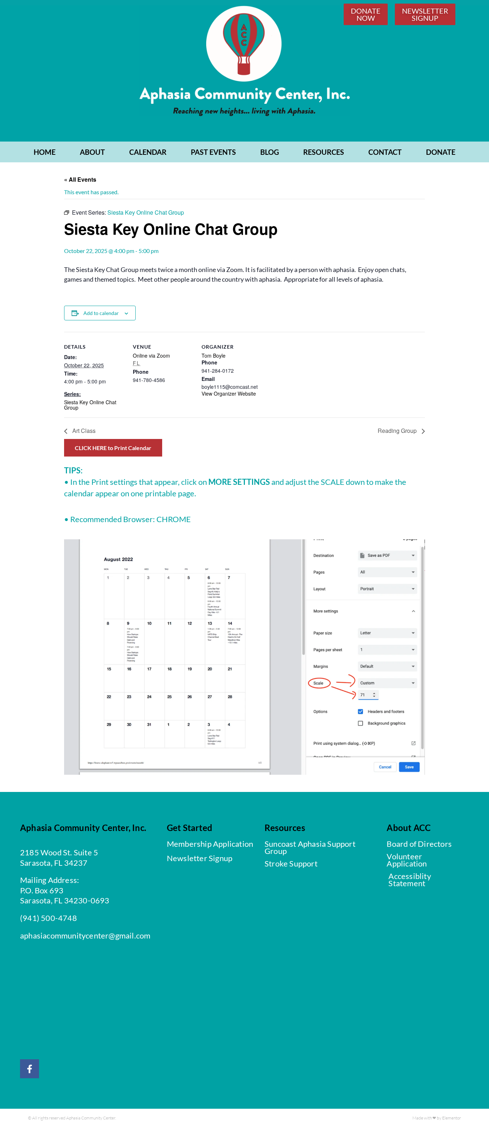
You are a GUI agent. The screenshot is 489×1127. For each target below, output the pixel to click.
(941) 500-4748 (48, 918)
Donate (440, 152)
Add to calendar (101, 313)
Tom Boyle (214, 355)
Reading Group (398, 430)
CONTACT (385, 152)
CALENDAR (147, 152)
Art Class (83, 430)
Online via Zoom (151, 355)
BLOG (269, 152)
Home (44, 152)
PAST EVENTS (213, 152)
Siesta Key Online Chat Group (90, 404)
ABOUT (92, 152)
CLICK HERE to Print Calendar (113, 447)
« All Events (80, 179)
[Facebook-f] (29, 1068)
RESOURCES (323, 152)
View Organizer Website (229, 393)
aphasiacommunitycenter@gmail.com (85, 935)
